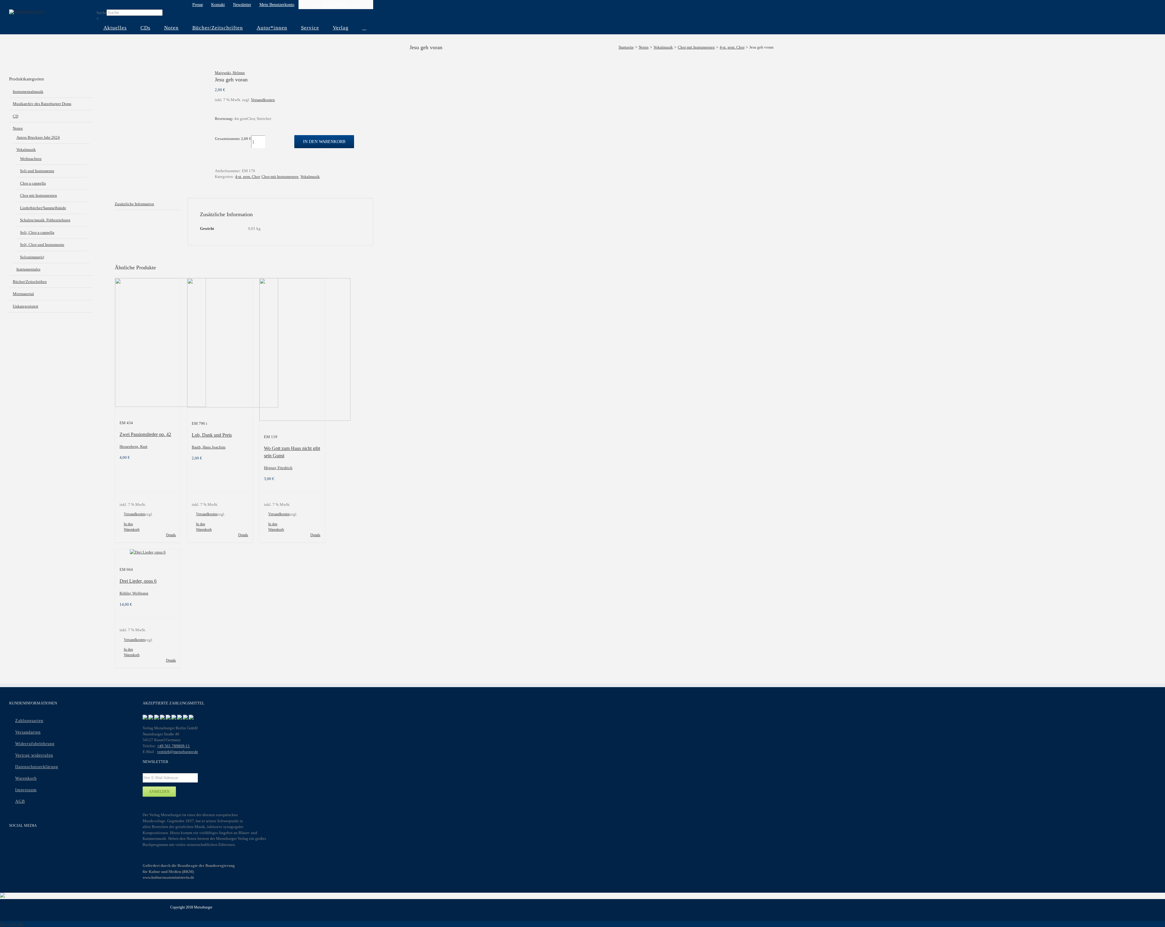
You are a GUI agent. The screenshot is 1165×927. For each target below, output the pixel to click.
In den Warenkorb (324, 141)
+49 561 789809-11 (173, 746)
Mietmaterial (23, 293)
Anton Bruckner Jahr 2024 (38, 137)
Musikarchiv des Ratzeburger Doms (42, 103)
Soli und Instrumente (37, 171)
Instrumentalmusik (28, 91)
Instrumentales (28, 269)
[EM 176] (160, 73)
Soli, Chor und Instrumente (42, 244)
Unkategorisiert (25, 306)
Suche (101, 12)
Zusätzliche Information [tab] (134, 204)
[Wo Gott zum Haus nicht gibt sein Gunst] (292, 350)
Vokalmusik (310, 176)
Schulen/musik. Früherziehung (45, 220)
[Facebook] (13, 842)
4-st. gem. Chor (247, 176)
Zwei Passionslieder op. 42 (145, 434)
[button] (364, 28)
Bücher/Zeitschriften (30, 281)
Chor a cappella (33, 183)
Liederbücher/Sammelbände (43, 208)
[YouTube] (25, 842)
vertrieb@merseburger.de (177, 751)
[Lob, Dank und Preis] (220, 343)
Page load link (12, 924)
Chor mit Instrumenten (280, 176)
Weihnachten (31, 158)
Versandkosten (263, 99)
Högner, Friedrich (278, 467)
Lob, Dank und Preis (212, 435)
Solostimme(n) (32, 257)
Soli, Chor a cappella (37, 232)
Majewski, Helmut (230, 72)
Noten (18, 128)
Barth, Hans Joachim (208, 447)
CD (15, 116)
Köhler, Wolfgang (134, 593)
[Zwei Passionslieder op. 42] (148, 343)
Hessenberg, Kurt (133, 446)
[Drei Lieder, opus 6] (148, 552)
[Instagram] (36, 842)
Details (171, 535)
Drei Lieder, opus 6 (138, 581)
